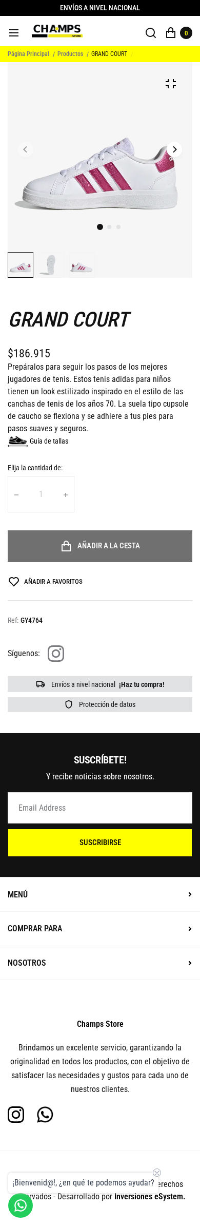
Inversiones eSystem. (150, 1196)
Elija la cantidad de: (35, 468)
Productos (70, 54)
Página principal (28, 54)
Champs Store (100, 1024)
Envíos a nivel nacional (107, 684)
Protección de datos (106, 704)
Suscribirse (100, 842)
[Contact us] (20, 1205)
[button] (109, 227)
